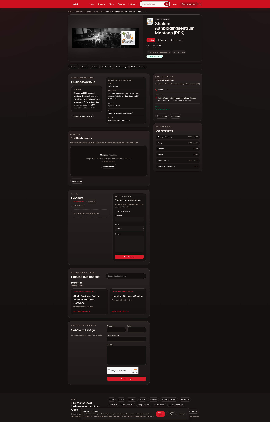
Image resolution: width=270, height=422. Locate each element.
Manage (182, 414)
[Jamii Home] (75, 4)
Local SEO (113, 405)
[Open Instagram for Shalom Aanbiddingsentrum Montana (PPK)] (154, 45)
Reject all (170, 414)
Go (167, 4)
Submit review (129, 257)
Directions (177, 40)
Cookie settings (109, 166)
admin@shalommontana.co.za (119, 120)
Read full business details (82, 116)
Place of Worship (95, 11)
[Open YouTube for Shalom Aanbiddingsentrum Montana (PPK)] (159, 45)
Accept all (160, 414)
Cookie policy (159, 405)
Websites (121, 4)
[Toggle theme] (200, 4)
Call (152, 40)
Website (163, 40)
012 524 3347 (113, 86)
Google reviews (144, 405)
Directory (101, 4)
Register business (189, 4)
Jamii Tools (185, 399)
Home (92, 4)
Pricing (111, 4)
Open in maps (77, 181)
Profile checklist (127, 405)
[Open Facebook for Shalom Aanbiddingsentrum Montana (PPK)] (148, 45)
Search (121, 399)
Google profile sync (169, 399)
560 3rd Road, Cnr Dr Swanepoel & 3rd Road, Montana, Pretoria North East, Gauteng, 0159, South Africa (124, 96)
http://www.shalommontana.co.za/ (120, 113)
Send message (126, 379)
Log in (175, 4)
